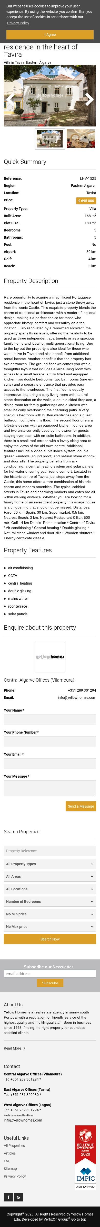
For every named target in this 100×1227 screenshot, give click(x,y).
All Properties (14, 1146)
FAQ (7, 1161)
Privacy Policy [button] (18, 23)
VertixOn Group (57, 1219)
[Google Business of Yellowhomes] (18, 1197)
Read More (12, 1048)
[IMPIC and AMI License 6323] (85, 1174)
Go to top (78, 1219)
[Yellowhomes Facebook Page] (8, 1197)
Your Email (13, 754)
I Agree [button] (50, 35)
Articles (10, 1153)
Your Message (16, 776)
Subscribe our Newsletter (48, 967)
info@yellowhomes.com (77, 697)
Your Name (14, 710)
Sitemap (10, 1169)
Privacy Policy (15, 1176)
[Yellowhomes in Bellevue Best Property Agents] (85, 1145)
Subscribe (50, 983)
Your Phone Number (21, 732)
